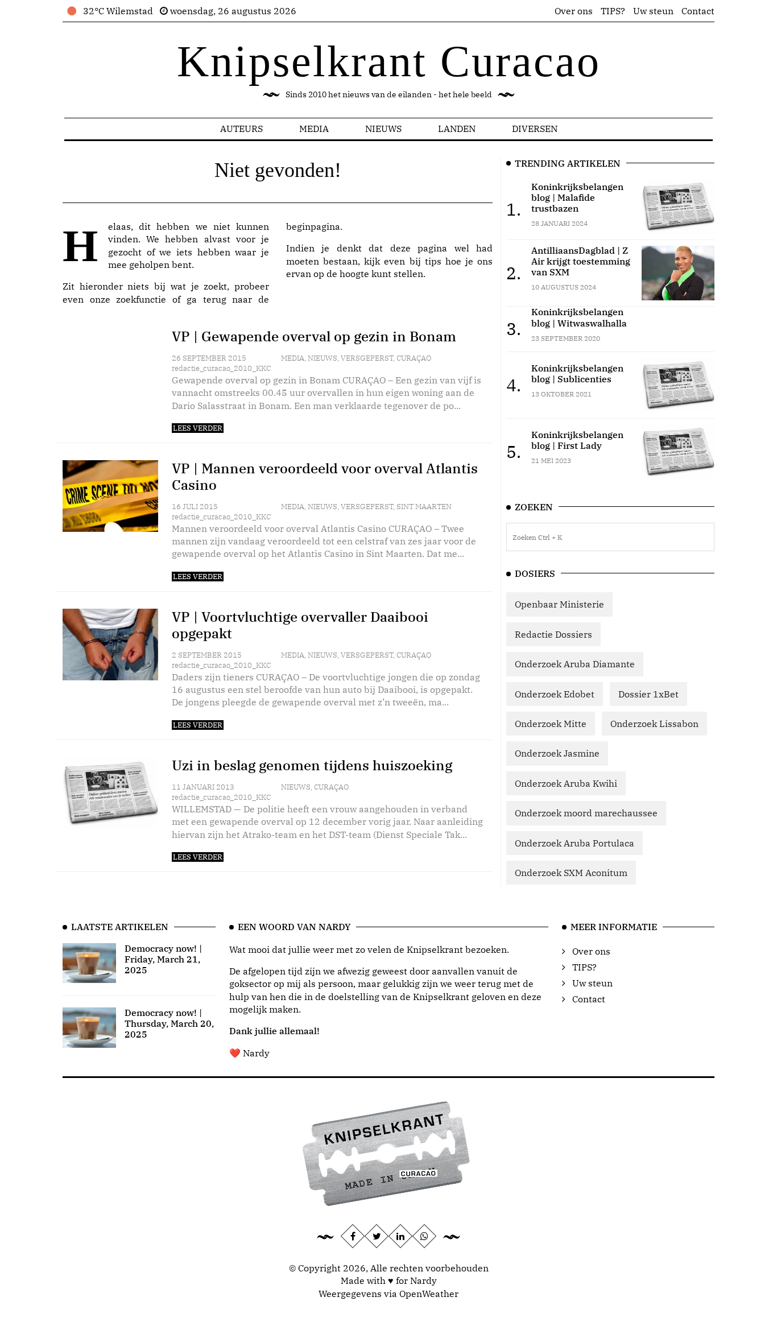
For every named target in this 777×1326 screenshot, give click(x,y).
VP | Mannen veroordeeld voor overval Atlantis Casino (325, 476)
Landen (457, 128)
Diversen (534, 128)
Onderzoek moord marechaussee (586, 813)
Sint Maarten (424, 506)
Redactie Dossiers (553, 634)
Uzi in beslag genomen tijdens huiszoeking (312, 765)
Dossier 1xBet (648, 694)
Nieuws (383, 128)
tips (433, 261)
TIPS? (613, 10)
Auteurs (241, 128)
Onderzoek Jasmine (557, 753)
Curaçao (413, 358)
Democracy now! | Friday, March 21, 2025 (163, 959)
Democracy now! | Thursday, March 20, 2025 (169, 1023)
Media (314, 128)
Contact (697, 10)
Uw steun (653, 10)
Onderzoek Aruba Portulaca (574, 843)
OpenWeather (428, 1293)
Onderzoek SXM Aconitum (571, 872)
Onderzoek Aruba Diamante (575, 664)
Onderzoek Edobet (554, 694)
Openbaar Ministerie (559, 604)
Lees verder (197, 428)
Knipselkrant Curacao (389, 61)
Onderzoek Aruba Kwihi (566, 783)
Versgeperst (367, 358)
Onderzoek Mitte (550, 723)
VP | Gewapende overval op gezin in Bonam (314, 336)
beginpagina (313, 226)
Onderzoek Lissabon (654, 723)
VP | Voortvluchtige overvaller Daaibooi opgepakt (300, 625)
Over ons (574, 10)
